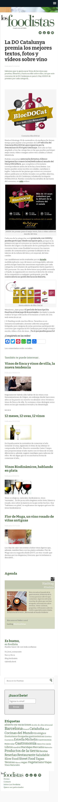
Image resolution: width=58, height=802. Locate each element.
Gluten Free (41, 744)
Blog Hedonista (11, 658)
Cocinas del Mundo (19, 733)
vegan (24, 762)
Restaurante (26, 755)
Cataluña (36, 729)
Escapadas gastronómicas (31, 736)
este (21, 181)
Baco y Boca (10, 655)
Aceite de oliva (38, 725)
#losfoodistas (19, 624)
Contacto (7, 782)
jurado (43, 259)
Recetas (43, 751)
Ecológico (40, 733)
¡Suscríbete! (18, 695)
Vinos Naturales (12, 765)
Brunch (26, 729)
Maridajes (27, 747)
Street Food (27, 759)
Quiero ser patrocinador (14, 787)
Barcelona (14, 728)
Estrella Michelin (26, 739)
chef (47, 729)
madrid (17, 747)
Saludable (43, 755)
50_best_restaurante (13, 652)
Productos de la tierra (22, 751)
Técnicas (10, 762)
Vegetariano (36, 762)
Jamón (48, 744)
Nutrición (48, 747)
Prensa (6, 779)
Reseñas (11, 755)
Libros (9, 747)
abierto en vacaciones (18, 724)
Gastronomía (25, 743)
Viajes (48, 762)
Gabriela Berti (10, 662)
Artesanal (48, 725)
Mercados (38, 747)
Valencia (18, 763)
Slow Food (12, 759)
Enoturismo (11, 736)
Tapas (40, 759)
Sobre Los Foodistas (12, 784)
